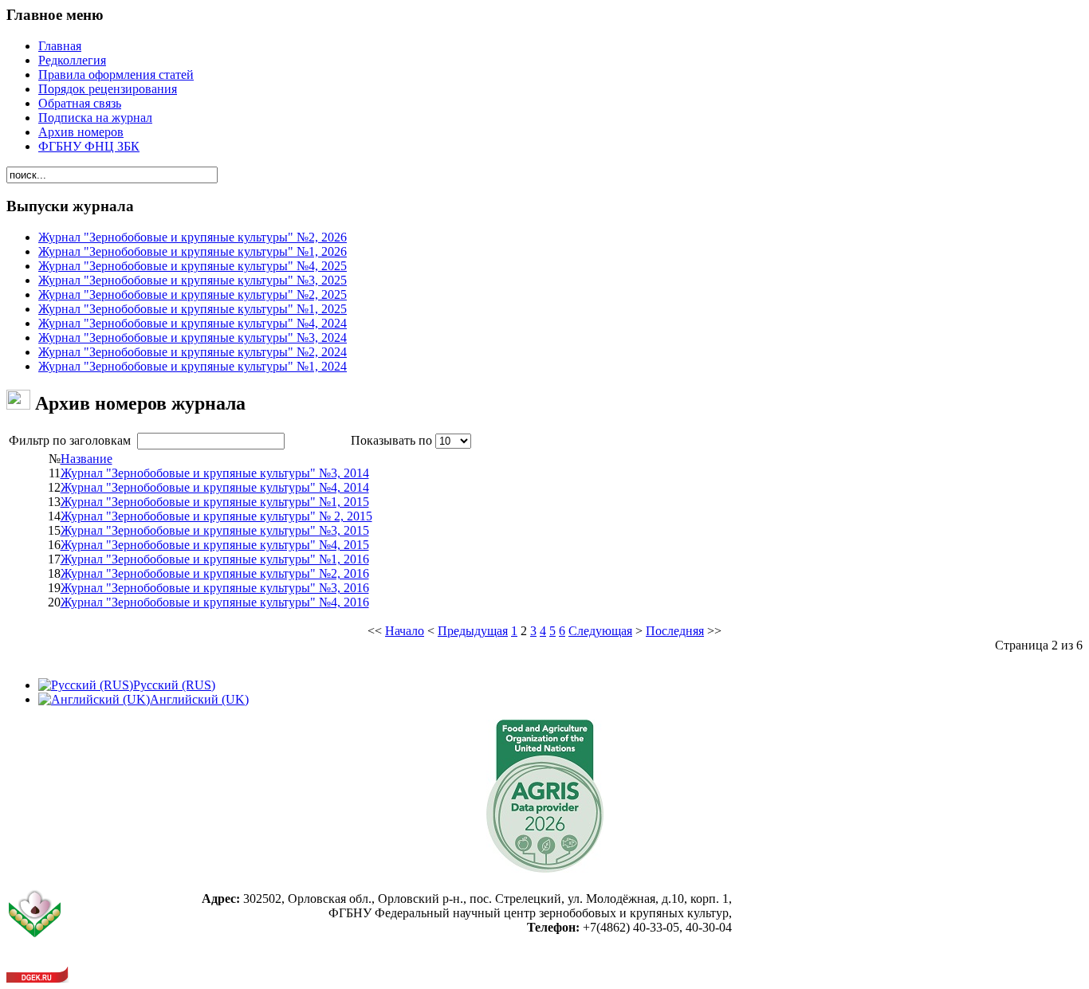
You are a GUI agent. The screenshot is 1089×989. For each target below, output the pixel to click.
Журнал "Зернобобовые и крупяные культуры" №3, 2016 (215, 588)
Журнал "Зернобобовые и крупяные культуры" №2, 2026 (192, 237)
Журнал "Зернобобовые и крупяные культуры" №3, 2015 (215, 530)
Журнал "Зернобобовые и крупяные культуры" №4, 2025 (192, 266)
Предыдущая (473, 631)
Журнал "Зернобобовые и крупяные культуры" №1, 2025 (192, 309)
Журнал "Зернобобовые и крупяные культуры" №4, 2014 (215, 487)
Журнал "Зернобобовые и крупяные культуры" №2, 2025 (192, 294)
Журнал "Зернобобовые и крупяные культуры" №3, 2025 (192, 280)
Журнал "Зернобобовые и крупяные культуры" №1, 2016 (215, 559)
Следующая (600, 631)
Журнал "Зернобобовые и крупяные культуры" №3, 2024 (192, 337)
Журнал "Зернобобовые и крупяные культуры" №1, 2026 (192, 251)
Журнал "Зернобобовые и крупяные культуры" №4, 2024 (192, 323)
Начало (404, 631)
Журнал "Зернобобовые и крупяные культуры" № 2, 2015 (216, 516)
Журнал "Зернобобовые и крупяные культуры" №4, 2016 (215, 602)
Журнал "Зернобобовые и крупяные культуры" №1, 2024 (192, 366)
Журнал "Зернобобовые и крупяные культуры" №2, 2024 (192, 352)
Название (86, 458)
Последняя (675, 631)
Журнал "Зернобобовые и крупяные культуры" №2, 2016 (215, 573)
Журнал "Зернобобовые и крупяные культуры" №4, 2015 (215, 544)
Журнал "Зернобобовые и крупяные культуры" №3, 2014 (215, 473)
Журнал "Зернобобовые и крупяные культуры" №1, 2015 (215, 501)
